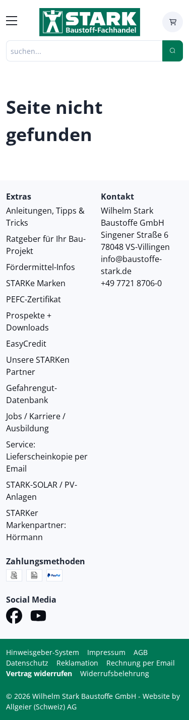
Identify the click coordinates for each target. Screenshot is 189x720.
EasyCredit (26, 343)
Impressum (106, 652)
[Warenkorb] (172, 22)
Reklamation (77, 663)
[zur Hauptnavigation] (11, 22)
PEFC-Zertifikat (33, 299)
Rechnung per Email (140, 663)
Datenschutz (27, 663)
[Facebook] (14, 617)
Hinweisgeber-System (42, 652)
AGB (141, 652)
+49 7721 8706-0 (131, 283)
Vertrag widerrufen (39, 673)
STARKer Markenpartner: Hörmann (36, 525)
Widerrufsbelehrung (114, 673)
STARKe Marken (36, 283)
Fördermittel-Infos (40, 267)
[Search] (172, 50)
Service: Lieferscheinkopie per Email (47, 456)
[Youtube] (38, 617)
